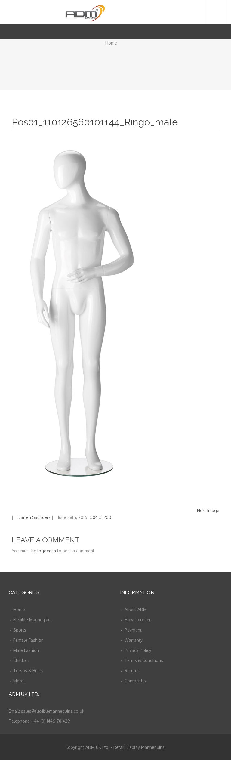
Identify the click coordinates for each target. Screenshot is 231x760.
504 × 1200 (100, 517)
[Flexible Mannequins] (116, 12)
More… (19, 680)
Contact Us (135, 680)
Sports (19, 629)
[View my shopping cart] (213, 31)
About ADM (136, 609)
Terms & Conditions (144, 660)
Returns (132, 670)
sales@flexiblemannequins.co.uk (52, 711)
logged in (46, 550)
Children (21, 660)
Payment (133, 629)
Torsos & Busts (28, 670)
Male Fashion (26, 650)
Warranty (134, 640)
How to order (138, 619)
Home (111, 42)
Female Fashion (28, 640)
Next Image (208, 510)
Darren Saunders (34, 517)
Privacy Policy (138, 650)
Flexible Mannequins (33, 619)
